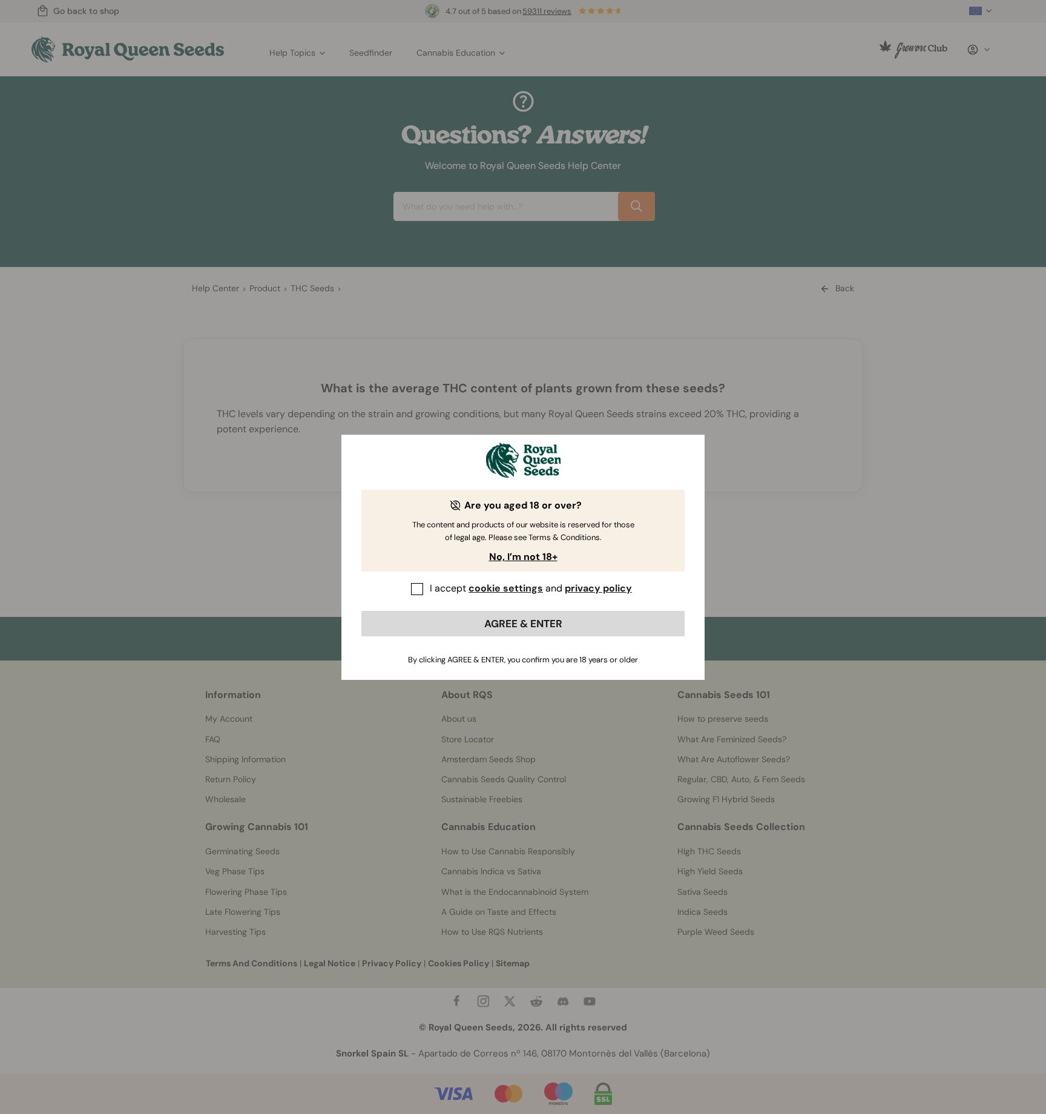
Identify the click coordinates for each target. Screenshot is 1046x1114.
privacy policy (598, 588)
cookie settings (506, 588)
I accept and (531, 588)
